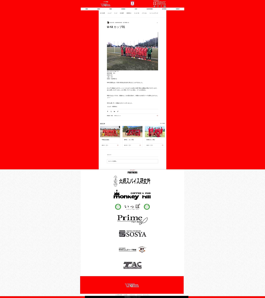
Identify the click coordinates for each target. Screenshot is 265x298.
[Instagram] (158, 6)
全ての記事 (102, 13)
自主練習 (122, 13)
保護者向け (129, 13)
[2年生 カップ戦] (133, 131)
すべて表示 (162, 123)
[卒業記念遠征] (110, 131)
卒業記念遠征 (105, 139)
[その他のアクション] (157, 22)
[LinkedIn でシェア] (114, 111)
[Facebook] (161, 6)
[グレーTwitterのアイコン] (154, 6)
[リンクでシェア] (117, 111)
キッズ (115, 13)
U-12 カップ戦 (151, 139)
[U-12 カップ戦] (155, 131)
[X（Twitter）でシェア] (111, 111)
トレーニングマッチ (153, 13)
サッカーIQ (136, 13)
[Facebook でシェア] (107, 111)
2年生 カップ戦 (129, 139)
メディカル (144, 13)
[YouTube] (164, 6)
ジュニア (110, 13)
